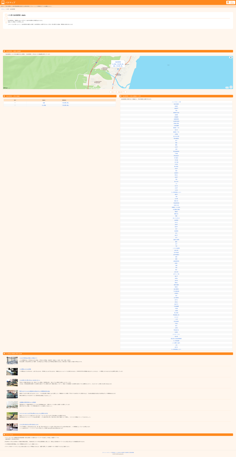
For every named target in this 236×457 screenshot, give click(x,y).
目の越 (176, 160)
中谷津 (176, 164)
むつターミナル (176, 334)
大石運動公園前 (176, 209)
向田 (176, 170)
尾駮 (176, 216)
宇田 (176, 267)
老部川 (176, 194)
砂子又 (176, 299)
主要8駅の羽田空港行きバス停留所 (28, 402)
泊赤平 (176, 224)
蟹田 (176, 145)
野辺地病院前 (176, 151)
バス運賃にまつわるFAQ (25, 369)
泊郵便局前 (176, 119)
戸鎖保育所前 (176, 203)
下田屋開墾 (176, 306)
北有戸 (176, 168)
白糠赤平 (176, 108)
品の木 (176, 129)
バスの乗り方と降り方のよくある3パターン (30, 380)
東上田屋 (176, 312)
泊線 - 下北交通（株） (118, 66)
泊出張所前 (118, 62)
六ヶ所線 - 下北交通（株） (118, 64)
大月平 (176, 147)
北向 (176, 295)
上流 (176, 345)
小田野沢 (176, 293)
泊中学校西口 (176, 254)
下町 (176, 246)
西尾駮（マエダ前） (176, 207)
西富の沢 (176, 200)
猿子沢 (176, 347)
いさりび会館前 (176, 248)
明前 (176, 142)
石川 (176, 233)
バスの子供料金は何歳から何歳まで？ (28, 358)
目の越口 (176, 157)
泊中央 (176, 280)
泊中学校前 (176, 252)
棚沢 (176, 241)
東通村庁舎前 (176, 112)
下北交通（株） (65, 102)
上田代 (176, 327)
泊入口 (176, 222)
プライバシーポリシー (106, 452)
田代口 (176, 302)
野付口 (176, 175)
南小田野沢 (176, 289)
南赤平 (176, 226)
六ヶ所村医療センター (176, 192)
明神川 (176, 287)
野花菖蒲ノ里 (176, 315)
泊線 (44, 102)
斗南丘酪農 (176, 125)
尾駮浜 (176, 211)
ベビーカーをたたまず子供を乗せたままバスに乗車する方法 (34, 413)
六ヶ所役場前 (176, 340)
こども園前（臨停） (176, 343)
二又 (176, 183)
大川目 (176, 190)
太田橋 (176, 134)
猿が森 (176, 336)
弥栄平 (176, 177)
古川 (176, 237)
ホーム (2, 9)
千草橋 (176, 153)
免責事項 (127, 452)
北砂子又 (176, 304)
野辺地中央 (176, 330)
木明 (176, 149)
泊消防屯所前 (176, 121)
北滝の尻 (176, 271)
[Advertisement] (118, 39)
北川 (176, 228)
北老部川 (176, 173)
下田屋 (176, 308)
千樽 (176, 196)
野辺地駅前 (176, 138)
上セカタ (176, 317)
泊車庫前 (176, 220)
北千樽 (176, 198)
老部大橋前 (176, 284)
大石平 (176, 188)
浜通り (176, 263)
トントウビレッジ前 (176, 101)
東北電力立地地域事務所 (176, 338)
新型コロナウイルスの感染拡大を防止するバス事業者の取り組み (35, 391)
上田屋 (176, 310)
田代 (176, 325)
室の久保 (176, 181)
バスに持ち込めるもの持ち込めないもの (29, 424)
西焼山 (176, 282)
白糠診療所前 (176, 261)
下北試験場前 (176, 291)
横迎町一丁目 (176, 127)
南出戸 (176, 235)
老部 (176, 256)
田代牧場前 (176, 321)
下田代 (176, 323)
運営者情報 (132, 452)
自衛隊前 (176, 231)
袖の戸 (176, 276)
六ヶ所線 (44, 105)
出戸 (176, 244)
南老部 (176, 106)
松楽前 (176, 332)
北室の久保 (176, 205)
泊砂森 (176, 114)
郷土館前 (176, 166)
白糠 (176, 265)
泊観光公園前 (176, 239)
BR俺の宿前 (176, 123)
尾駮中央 (176, 213)
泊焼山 (176, 278)
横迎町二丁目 (176, 132)
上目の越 (176, 162)
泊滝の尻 (176, 250)
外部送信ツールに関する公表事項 (118, 452)
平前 (176, 110)
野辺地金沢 (176, 155)
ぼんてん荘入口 (176, 218)
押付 (176, 269)
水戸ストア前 (176, 274)
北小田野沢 (176, 297)
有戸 (176, 140)
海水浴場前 (176, 104)
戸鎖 (176, 179)
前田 (176, 259)
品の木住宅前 (176, 136)
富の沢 (176, 185)
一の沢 (176, 319)
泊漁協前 (176, 117)
